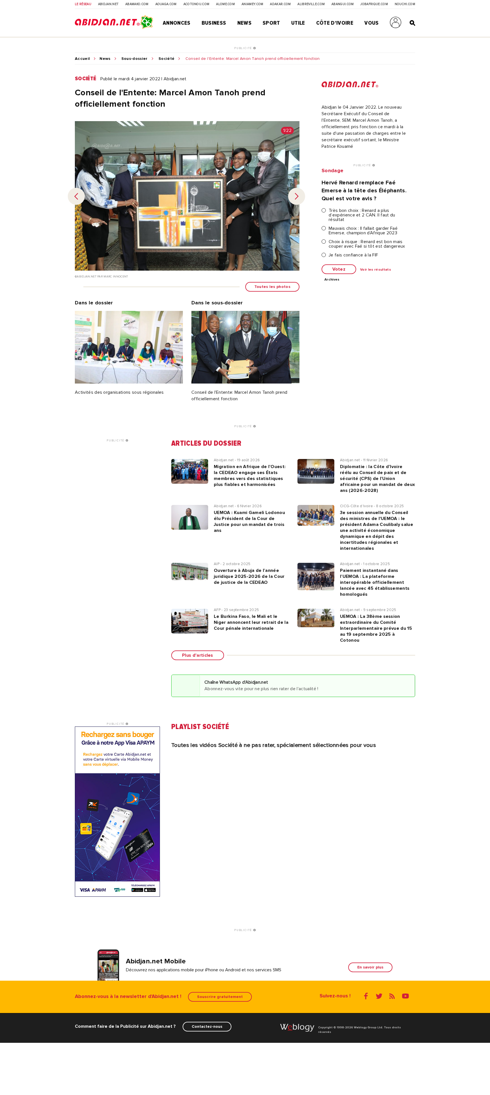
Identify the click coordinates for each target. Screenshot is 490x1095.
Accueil (82, 59)
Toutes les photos (272, 286)
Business (214, 23)
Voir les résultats (375, 269)
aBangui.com (342, 4)
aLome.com (225, 4)
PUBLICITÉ (243, 48)
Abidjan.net (108, 4)
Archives (332, 279)
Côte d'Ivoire (334, 23)
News (244, 23)
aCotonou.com (196, 4)
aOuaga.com (166, 4)
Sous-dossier (134, 59)
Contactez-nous (207, 1026)
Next (296, 196)
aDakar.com (280, 4)
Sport (271, 23)
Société (166, 59)
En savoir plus (370, 967)
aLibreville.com (311, 4)
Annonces (177, 23)
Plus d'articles (197, 655)
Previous (76, 196)
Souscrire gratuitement (220, 996)
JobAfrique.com (374, 4)
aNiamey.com (252, 4)
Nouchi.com (405, 4)
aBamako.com (137, 4)
